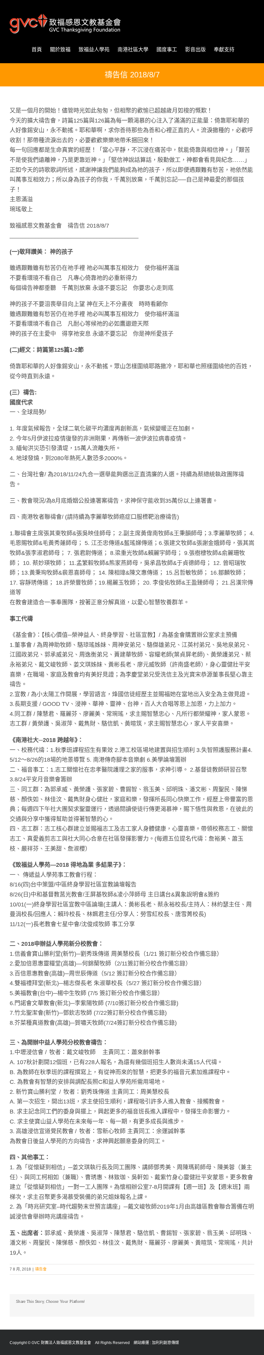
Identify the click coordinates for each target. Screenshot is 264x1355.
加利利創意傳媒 (165, 1342)
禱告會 (41, 1269)
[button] (244, 49)
